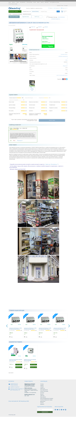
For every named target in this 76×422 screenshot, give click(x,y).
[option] (16, 326)
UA (57, 5)
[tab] (16, 98)
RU (58, 5)
